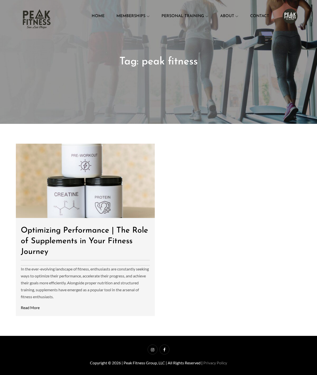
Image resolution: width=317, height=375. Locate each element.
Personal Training (182, 16)
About (227, 16)
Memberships (130, 16)
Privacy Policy (215, 362)
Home (98, 16)
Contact (259, 16)
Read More (30, 307)
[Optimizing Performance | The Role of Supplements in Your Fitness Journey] (85, 181)
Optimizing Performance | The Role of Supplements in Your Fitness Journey (84, 241)
